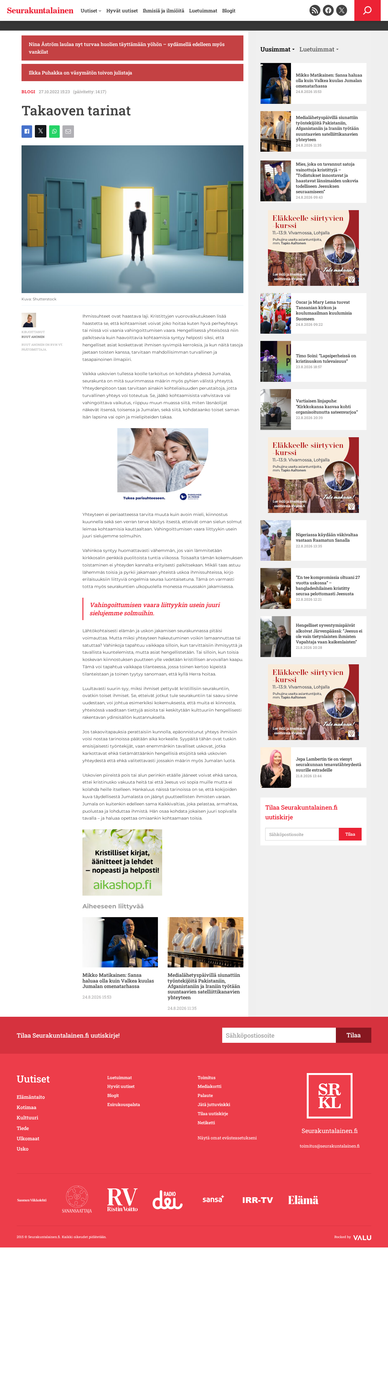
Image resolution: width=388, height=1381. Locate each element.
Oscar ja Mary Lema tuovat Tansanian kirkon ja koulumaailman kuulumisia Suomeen (324, 310)
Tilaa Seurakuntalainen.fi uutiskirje (301, 812)
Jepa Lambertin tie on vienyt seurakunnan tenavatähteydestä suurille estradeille (328, 764)
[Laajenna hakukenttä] (367, 10)
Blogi (28, 91)
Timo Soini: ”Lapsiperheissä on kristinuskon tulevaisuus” (326, 358)
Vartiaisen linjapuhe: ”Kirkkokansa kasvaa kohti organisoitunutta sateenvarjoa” (327, 406)
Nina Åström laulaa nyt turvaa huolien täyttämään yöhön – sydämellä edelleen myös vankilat (127, 48)
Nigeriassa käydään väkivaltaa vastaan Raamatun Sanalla (327, 537)
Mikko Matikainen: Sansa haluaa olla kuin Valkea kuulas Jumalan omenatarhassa (118, 980)
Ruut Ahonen (33, 337)
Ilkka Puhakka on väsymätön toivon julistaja (80, 72)
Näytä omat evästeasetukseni (227, 1138)
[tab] (277, 49)
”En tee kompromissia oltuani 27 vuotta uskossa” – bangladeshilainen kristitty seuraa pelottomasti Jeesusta (328, 586)
